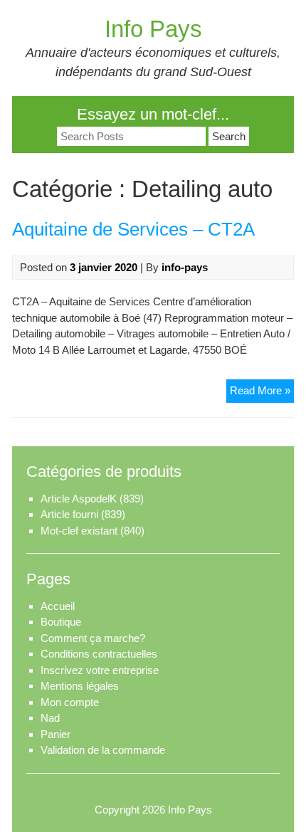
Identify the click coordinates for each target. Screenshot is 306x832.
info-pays (185, 267)
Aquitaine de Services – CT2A (133, 229)
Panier (55, 734)
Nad (50, 718)
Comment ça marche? (93, 638)
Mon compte (70, 702)
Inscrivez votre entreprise (100, 670)
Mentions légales (80, 686)
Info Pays (153, 29)
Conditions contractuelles (99, 654)
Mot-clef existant (79, 531)
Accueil (58, 606)
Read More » (262, 393)
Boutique (61, 622)
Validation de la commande (103, 750)
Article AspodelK (79, 499)
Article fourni (69, 514)
